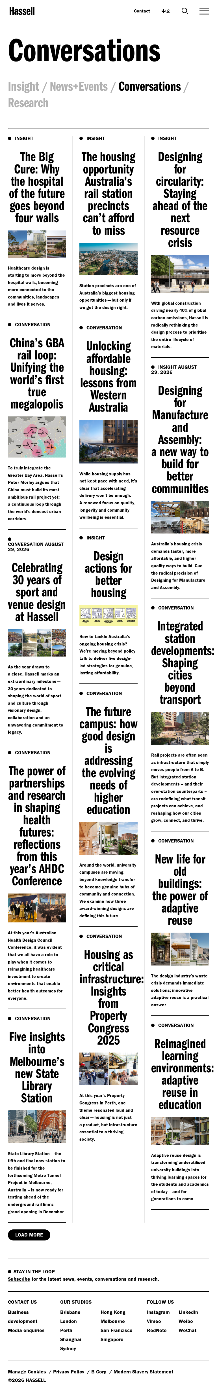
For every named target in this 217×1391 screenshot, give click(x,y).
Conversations (149, 85)
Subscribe (19, 1279)
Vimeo (154, 1321)
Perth (66, 1330)
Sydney (68, 1348)
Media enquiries (26, 1330)
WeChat (187, 1330)
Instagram (158, 1312)
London (68, 1321)
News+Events (79, 85)
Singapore (112, 1339)
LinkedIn (188, 1312)
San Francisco (117, 1330)
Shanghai (70, 1339)
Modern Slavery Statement (143, 1371)
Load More (29, 1234)
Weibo (186, 1321)
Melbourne (113, 1321)
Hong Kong (113, 1312)
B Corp (99, 1371)
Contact (142, 11)
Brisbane (70, 1312)
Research (28, 102)
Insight (23, 85)
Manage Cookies (27, 1371)
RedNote (157, 1330)
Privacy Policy (69, 1371)
